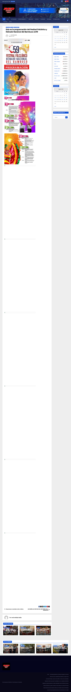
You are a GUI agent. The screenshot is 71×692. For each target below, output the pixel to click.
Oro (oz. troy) (57, 75)
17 (55, 40)
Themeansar (20, 682)
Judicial (37, 19)
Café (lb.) (56, 73)
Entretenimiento (22, 19)
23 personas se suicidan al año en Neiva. (15, 609)
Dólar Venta (56, 59)
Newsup (15, 682)
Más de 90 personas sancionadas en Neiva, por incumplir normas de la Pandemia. (56, 687)
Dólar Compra (57, 61)
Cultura (12, 27)
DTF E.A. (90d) (57, 80)
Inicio (8, 19)
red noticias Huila (16, 617)
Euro (55, 63)
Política (5, 21)
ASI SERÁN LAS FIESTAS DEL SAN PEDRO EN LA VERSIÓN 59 (38, 610)
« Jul (55, 47)
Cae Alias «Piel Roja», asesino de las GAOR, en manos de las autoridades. (57, 678)
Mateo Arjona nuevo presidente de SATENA (60, 648)
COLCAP (56, 66)
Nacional (49, 19)
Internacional (56, 19)
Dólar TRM (56, 56)
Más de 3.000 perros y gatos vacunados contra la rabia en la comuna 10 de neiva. (56, 685)
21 (62, 40)
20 (60, 40)
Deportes (31, 19)
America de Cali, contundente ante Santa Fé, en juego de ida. (59, 676)
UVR (55, 78)
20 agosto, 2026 (41, 650)
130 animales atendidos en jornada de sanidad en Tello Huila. (59, 674)
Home (48, 674)
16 (66, 38)
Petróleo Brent (57, 68)
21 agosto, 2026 (8, 650)
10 (55, 38)
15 (64, 38)
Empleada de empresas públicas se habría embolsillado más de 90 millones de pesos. (56, 683)
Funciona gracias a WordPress (7, 682)
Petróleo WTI (57, 70)
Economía (43, 19)
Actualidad (13, 19)
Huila (10, 21)
